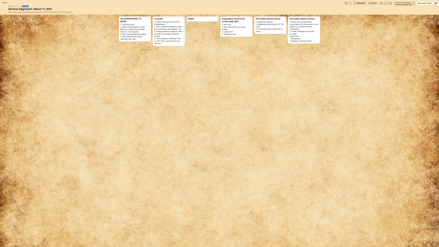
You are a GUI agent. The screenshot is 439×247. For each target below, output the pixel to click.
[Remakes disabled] (386, 3)
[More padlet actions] (390, 3)
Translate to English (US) (403, 4)
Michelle (11, 6)
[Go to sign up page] (436, 3)
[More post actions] (149, 18)
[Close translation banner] (414, 3)
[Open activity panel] (381, 3)
